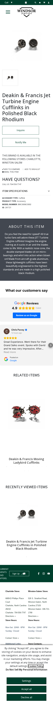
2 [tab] (11, 466)
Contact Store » (12, 638)
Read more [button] (10, 352)
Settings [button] (26, 680)
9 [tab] (41, 466)
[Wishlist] (40, 3)
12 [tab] (28, 470)
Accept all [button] (26, 689)
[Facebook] (39, 573)
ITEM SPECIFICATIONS (15, 191)
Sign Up (16, 573)
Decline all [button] (26, 697)
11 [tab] (24, 470)
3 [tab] (15, 466)
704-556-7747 (15, 184)
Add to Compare (12, 169)
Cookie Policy (35, 666)
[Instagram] (44, 573)
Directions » (10, 616)
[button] (8, 12)
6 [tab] (28, 466)
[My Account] (49, 3)
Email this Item (11, 172)
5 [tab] (24, 466)
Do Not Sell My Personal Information (26, 669)
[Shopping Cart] (44, 3)
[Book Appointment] (25, 2)
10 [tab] (46, 466)
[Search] (35, 3)
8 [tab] (37, 466)
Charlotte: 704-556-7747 (15, 612)
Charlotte (33, 159)
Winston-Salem (12, 162)
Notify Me (20, 142)
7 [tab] (33, 466)
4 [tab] (19, 466)
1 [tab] (6, 466)
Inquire (21, 130)
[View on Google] (7, 331)
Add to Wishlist (32, 169)
